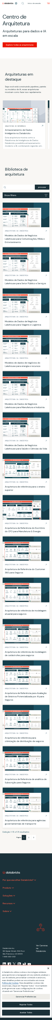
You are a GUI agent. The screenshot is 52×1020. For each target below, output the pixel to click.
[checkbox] (26, 195)
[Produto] (13, 888)
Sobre (6, 911)
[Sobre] (10, 911)
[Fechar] (48, 968)
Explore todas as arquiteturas (20, 45)
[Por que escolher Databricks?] (35, 880)
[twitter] (14, 964)
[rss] (19, 964)
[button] (22, 3)
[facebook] (9, 964)
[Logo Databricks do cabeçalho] (7, 3)
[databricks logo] (11, 872)
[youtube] (29, 964)
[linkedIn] (4, 964)
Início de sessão (34, 3)
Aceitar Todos (26, 1012)
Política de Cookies (10, 983)
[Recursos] (14, 903)
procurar (42, 187)
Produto (7, 887)
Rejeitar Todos (26, 1004)
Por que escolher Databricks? (18, 880)
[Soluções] (14, 895)
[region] (26, 991)
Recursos (7, 903)
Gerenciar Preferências (26, 996)
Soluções (7, 895)
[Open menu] (48, 3)
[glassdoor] (24, 964)
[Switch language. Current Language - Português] (16, 3)
